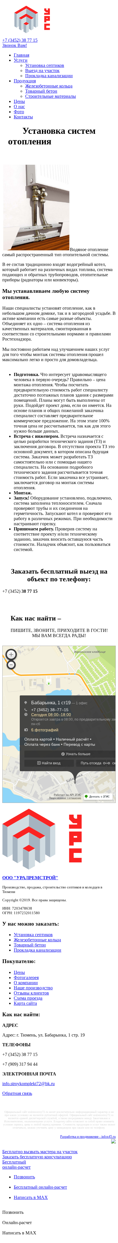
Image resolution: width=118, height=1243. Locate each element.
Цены (19, 101)
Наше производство (33, 987)
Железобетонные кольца (48, 85)
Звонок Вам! (14, 45)
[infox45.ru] (113, 1141)
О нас (19, 106)
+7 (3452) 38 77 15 (20, 40)
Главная (21, 55)
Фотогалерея (26, 977)
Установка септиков (44, 65)
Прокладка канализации (49, 75)
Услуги (20, 60)
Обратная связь (17, 1093)
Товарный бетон (41, 91)
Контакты (23, 116)
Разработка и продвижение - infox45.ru (88, 1137)
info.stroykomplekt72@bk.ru (28, 1083)
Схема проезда (28, 998)
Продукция (25, 80)
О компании (26, 982)
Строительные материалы (50, 96)
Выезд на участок (42, 70)
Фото (19, 111)
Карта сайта (25, 1003)
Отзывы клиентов (31, 993)
